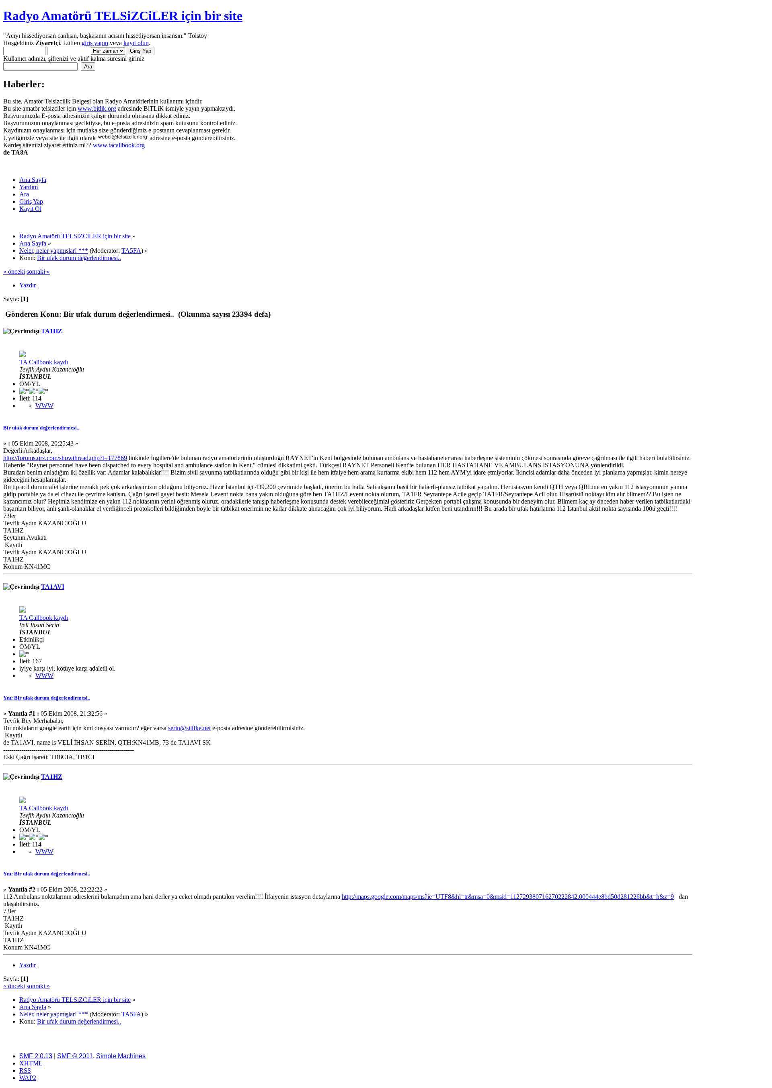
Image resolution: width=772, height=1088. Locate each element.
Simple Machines (121, 1056)
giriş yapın (95, 42)
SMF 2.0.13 (35, 1056)
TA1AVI (52, 586)
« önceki (14, 271)
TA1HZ (51, 331)
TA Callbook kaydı (43, 362)
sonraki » (38, 271)
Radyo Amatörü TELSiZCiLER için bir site (122, 15)
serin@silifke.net (189, 728)
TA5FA (131, 250)
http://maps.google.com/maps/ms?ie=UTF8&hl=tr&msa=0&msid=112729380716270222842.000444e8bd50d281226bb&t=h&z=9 (508, 896)
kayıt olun (136, 42)
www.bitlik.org (97, 108)
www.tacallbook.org (119, 145)
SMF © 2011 (75, 1056)
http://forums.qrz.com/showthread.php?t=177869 (65, 457)
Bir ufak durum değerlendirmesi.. (41, 428)
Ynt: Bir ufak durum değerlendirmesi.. (46, 698)
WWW (44, 405)
